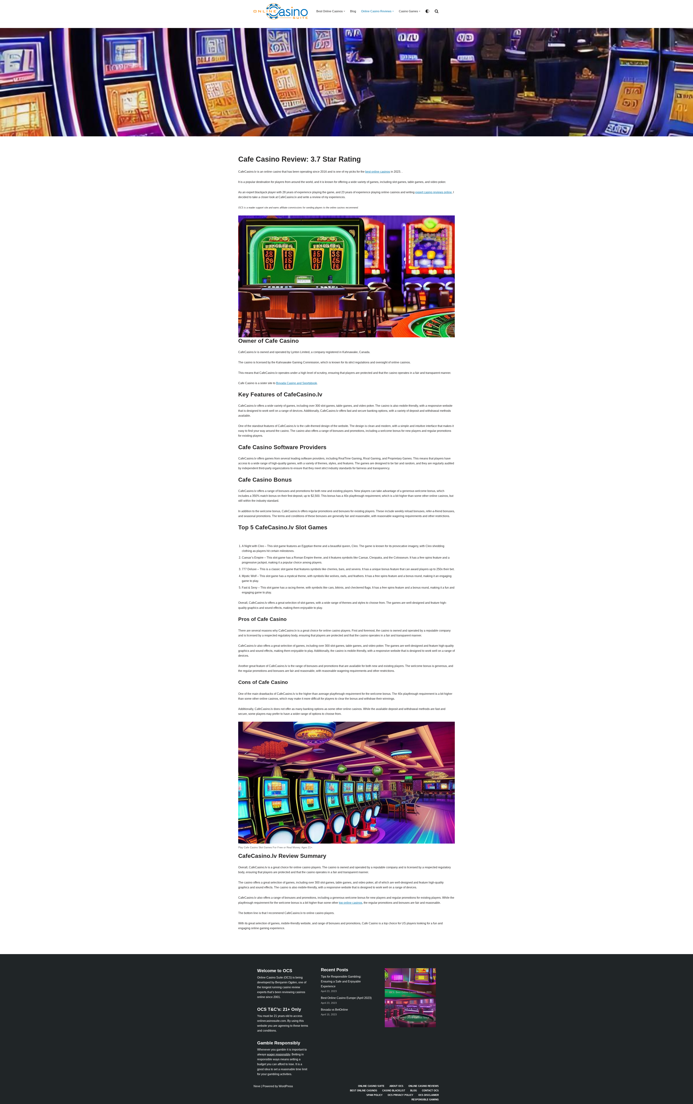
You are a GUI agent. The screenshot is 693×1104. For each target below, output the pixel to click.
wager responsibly (278, 1054)
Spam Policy (374, 1095)
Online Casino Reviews (423, 1086)
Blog (353, 11)
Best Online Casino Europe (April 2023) (346, 997)
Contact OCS (430, 1090)
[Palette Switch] (427, 11)
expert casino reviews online (433, 192)
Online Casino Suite (371, 1086)
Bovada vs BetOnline (334, 1009)
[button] (344, 11)
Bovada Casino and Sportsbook (296, 383)
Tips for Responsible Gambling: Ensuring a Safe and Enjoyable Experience (341, 981)
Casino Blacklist (393, 1090)
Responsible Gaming (425, 1099)
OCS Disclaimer (428, 1095)
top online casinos (350, 902)
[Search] (437, 11)
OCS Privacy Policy (400, 1095)
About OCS (396, 1086)
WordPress (286, 1086)
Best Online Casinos (363, 1090)
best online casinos (377, 171)
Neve (257, 1086)
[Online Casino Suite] (282, 11)
